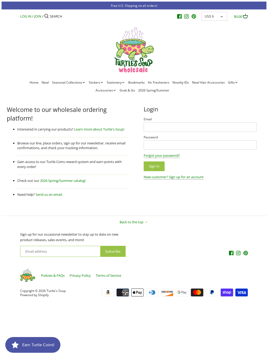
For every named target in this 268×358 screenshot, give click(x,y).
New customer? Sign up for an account (174, 177)
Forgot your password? (162, 155)
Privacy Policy (80, 275)
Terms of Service (108, 275)
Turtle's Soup (56, 291)
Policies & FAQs (53, 275)
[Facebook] (179, 16)
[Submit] (46, 16)
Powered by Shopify (34, 295)
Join (37, 16)
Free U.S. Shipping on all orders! (134, 5)
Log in (25, 16)
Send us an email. (49, 194)
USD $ (209, 16)
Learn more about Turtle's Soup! (99, 129)
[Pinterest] (194, 16)
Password (151, 137)
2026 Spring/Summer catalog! (63, 180)
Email (148, 119)
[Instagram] (186, 16)
